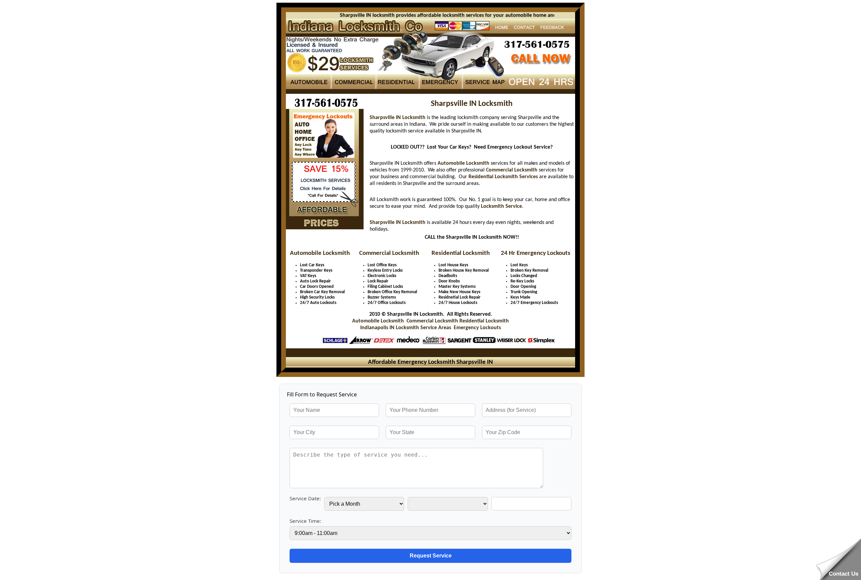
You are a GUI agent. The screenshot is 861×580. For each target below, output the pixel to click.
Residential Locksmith (461, 253)
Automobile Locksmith (463, 163)
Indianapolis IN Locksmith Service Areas (405, 328)
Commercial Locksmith (511, 170)
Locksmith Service (501, 206)
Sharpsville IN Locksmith (397, 117)
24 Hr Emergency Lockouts (535, 253)
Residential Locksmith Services (503, 177)
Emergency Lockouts (477, 328)
